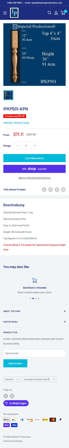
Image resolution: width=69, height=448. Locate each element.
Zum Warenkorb (34, 158)
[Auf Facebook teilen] (44, 189)
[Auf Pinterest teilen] (50, 189)
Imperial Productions (16, 123)
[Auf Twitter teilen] (57, 189)
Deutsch (9, 379)
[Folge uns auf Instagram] (12, 396)
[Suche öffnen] (49, 13)
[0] (63, 13)
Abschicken (15, 363)
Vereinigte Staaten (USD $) (37, 379)
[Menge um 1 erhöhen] (34, 145)
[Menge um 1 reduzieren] (17, 145)
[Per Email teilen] (63, 189)
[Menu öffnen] (5, 13)
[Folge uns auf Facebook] (5, 396)
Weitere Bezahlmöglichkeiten (34, 177)
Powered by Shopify (12, 441)
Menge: (7, 145)
